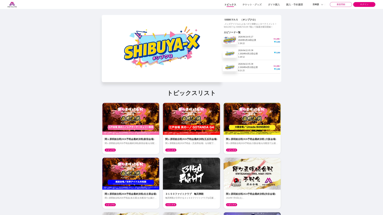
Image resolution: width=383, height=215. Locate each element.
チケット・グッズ (252, 4)
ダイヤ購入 (274, 4)
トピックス (230, 4)
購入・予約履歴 (294, 4)
